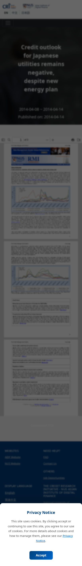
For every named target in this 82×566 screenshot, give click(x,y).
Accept (41, 555)
